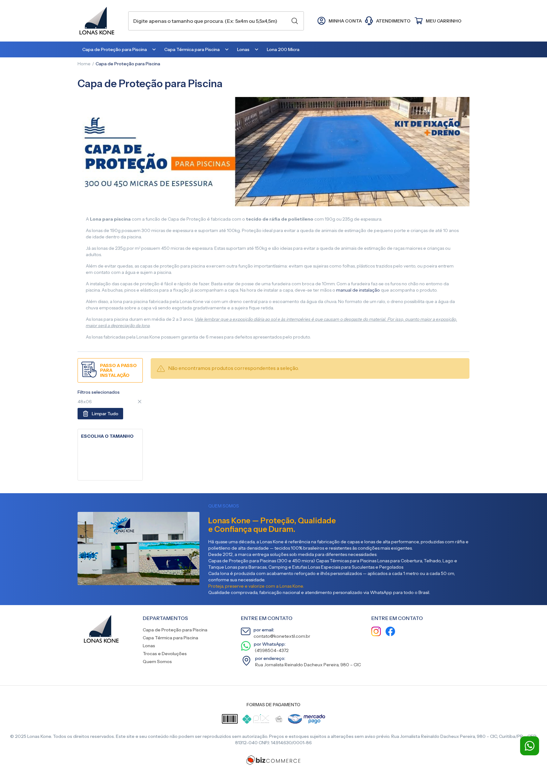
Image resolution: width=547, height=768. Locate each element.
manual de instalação (358, 290)
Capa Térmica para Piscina (170, 638)
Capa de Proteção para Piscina (175, 630)
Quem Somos (157, 661)
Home (84, 64)
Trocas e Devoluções (165, 653)
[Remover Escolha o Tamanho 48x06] (139, 401)
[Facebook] (390, 632)
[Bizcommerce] (273, 760)
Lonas (149, 646)
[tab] (110, 436)
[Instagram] (376, 632)
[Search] (295, 20)
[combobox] (216, 20)
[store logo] (100, 20)
